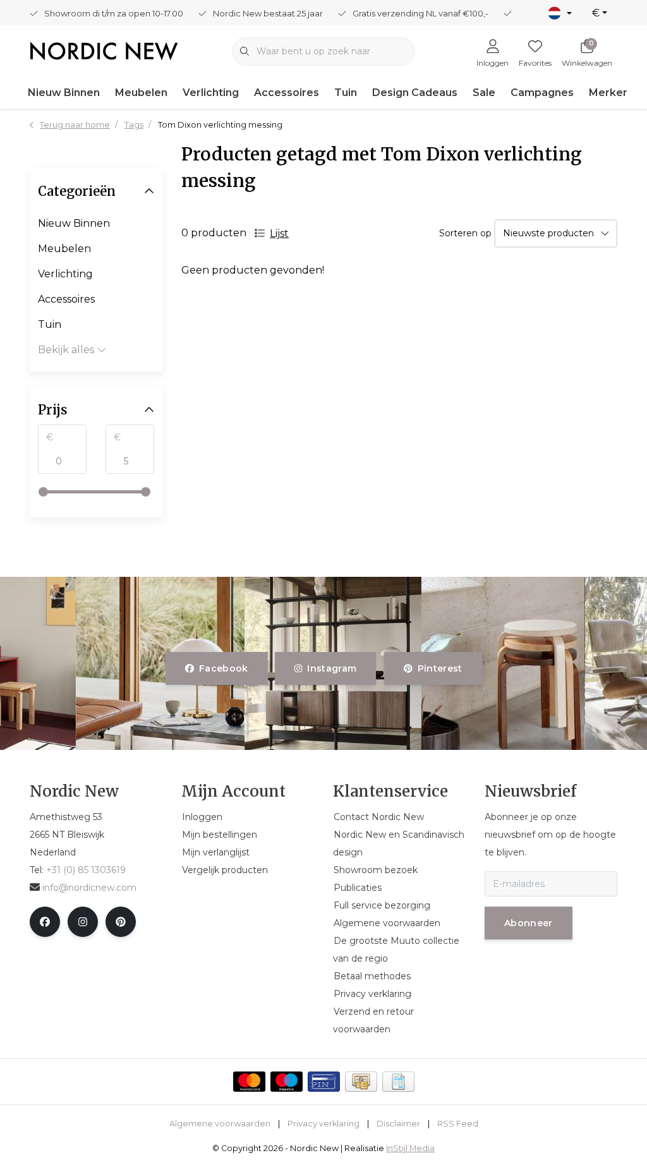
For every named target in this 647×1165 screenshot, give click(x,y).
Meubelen (141, 93)
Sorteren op (465, 233)
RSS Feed (457, 1123)
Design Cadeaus (414, 93)
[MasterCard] (249, 1081)
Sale (484, 93)
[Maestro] (286, 1081)
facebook (223, 668)
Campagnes (542, 93)
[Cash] (361, 1081)
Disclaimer (398, 1123)
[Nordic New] (104, 50)
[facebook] (45, 922)
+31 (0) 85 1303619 (86, 870)
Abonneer (528, 923)
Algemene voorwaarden (219, 1123)
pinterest (439, 668)
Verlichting (211, 93)
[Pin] (324, 1081)
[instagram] (83, 922)
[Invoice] (398, 1081)
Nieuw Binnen (64, 93)
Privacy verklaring (323, 1123)
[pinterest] (121, 922)
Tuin (345, 93)
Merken (609, 93)
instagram (332, 668)
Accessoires (286, 93)
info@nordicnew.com (89, 887)
